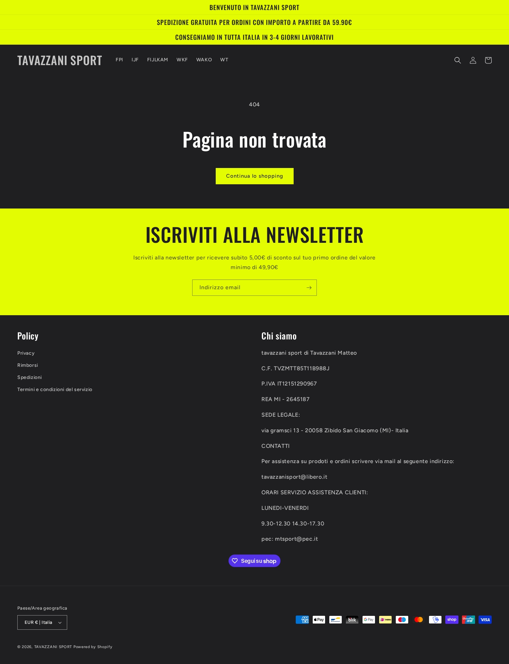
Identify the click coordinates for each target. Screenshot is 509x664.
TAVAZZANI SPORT (53, 647)
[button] (457, 60)
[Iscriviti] (308, 288)
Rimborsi (27, 365)
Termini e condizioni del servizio (54, 389)
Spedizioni (29, 377)
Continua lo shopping (254, 176)
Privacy (26, 353)
